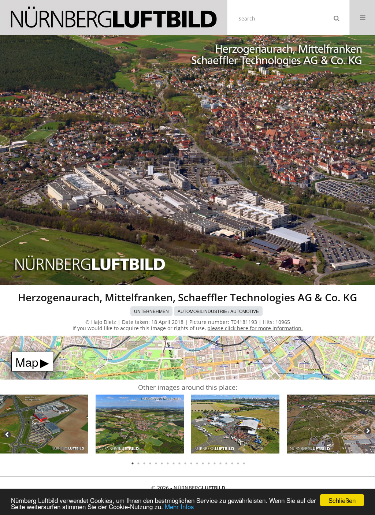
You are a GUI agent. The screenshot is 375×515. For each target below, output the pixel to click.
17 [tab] (226, 463)
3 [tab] (144, 463)
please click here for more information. (255, 328)
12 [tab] (197, 463)
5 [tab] (156, 463)
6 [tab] (162, 463)
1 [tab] (132, 463)
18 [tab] (232, 463)
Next (367, 430)
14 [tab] (208, 463)
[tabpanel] (44, 425)
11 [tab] (191, 463)
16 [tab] (220, 463)
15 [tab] (214, 463)
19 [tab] (238, 463)
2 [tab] (138, 463)
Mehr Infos (179, 506)
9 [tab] (179, 463)
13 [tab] (203, 463)
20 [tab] (244, 463)
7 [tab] (167, 463)
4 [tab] (150, 463)
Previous (7, 434)
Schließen (342, 500)
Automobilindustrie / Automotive (218, 311)
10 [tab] (185, 463)
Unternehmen (151, 311)
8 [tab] (173, 463)
